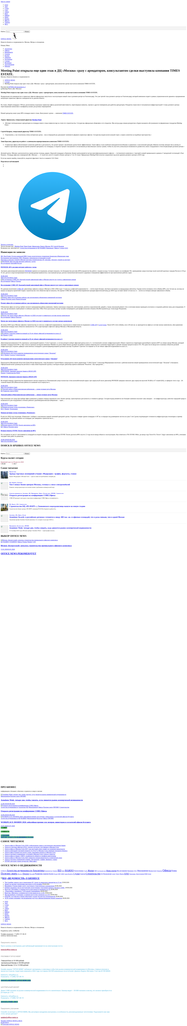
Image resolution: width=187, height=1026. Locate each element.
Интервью (8, 63)
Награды (39, 818)
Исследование (5, 263)
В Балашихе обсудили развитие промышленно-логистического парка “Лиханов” (29, 359)
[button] (4, 828)
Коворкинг (50, 248)
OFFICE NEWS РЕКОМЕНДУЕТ (18, 553)
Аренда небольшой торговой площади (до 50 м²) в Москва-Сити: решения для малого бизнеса (36, 851)
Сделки (7, 61)
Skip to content (5, 1)
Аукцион (54, 871)
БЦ (39, 248)
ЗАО (95, 871)
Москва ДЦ (49, 246)
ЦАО (66, 248)
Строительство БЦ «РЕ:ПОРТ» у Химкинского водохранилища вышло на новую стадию (47, 506)
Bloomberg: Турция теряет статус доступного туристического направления (29, 886)
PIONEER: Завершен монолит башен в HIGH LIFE (19, 377)
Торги (117, 874)
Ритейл (7, 56)
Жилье (91, 870)
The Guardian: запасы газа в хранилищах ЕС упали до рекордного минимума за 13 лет (33, 882)
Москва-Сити (12, 471)
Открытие (159, 871)
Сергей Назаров (58, 246)
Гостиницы (8, 59)
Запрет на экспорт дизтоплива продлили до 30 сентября (23, 884)
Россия (19, 263)
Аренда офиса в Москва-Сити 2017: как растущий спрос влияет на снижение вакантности (35, 849)
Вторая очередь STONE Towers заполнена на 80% (18, 430)
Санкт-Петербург (68, 874)
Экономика (133, 874)
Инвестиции (111, 871)
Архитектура (48, 871)
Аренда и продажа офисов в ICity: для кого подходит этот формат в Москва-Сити (32, 847)
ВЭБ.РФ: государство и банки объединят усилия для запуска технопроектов (30, 896)
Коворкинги (9, 52)
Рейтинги (14, 482)
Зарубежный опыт (101, 870)
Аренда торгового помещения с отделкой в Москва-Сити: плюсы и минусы (30, 854)
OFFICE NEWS (6, 39)
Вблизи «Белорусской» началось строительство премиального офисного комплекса (36, 546)
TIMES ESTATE (67, 113)
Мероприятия (34, 493)
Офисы (7, 50)
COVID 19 (3, 871)
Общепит (8, 57)
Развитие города (8, 391)
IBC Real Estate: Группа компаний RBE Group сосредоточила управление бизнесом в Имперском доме (35, 256)
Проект (5, 335)
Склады (7, 54)
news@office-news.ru (9, 950)
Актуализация (9, 64)
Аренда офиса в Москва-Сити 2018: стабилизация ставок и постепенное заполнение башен (35, 845)
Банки (63, 871)
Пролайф (14, 263)
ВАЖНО (43, 248)
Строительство (20, 355)
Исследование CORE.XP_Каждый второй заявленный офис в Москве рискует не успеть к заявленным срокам (40, 285)
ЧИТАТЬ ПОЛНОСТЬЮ (9, 278)
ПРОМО (53, 493)
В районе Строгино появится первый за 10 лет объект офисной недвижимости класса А (31, 339)
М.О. (2, 355)
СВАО (62, 874)
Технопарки (14, 409)
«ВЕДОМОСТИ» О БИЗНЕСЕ (23, 878)
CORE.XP (20, 289)
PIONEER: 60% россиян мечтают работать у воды (19, 267)
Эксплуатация (140, 874)
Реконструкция (21, 299)
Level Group (102, 325)
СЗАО (10, 335)
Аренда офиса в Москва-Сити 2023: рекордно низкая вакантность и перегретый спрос (33, 858)
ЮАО (18, 373)
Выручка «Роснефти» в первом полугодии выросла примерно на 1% (27, 889)
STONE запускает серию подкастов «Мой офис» (21, 861)
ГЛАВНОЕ (13, 542)
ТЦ (102, 874)
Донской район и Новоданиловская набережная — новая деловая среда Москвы (29, 395)
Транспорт (19, 482)
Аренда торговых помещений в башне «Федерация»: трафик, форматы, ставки (42, 474)
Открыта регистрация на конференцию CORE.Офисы (32, 495)
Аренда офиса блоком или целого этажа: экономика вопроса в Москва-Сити (30, 852)
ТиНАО (113, 874)
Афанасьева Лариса (38, 246)
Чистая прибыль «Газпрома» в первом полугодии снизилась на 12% (27, 895)
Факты (122, 874)
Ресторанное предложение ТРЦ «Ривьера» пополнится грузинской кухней (26, 258)
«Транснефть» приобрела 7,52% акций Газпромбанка (22, 891)
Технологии (107, 874)
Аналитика (8, 49)
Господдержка (79, 871)
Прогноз (18, 317)
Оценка (18, 281)
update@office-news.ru (9, 1017)
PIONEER (28, 271)
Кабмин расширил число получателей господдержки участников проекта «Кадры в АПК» (35, 888)
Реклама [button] (3, 87)
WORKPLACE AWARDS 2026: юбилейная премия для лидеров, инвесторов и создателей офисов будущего (46, 822)
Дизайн (85, 870)
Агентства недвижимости (28, 248)
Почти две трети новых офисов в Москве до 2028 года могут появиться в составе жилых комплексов (36, 321)
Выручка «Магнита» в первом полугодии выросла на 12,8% (25, 893)
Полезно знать (10, 299)
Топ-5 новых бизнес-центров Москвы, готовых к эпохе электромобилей (39, 485)
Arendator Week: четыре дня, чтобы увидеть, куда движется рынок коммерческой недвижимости (50, 528)
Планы (24, 542)
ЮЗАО (149, 874)
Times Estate (27, 246)
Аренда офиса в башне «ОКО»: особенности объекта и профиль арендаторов (30, 856)
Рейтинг (7, 66)
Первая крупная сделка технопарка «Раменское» (18, 413)
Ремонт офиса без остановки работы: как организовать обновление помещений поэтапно (32, 303)
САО (17, 504)
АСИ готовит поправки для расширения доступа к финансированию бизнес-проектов (33, 898)
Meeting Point (36, 120)
